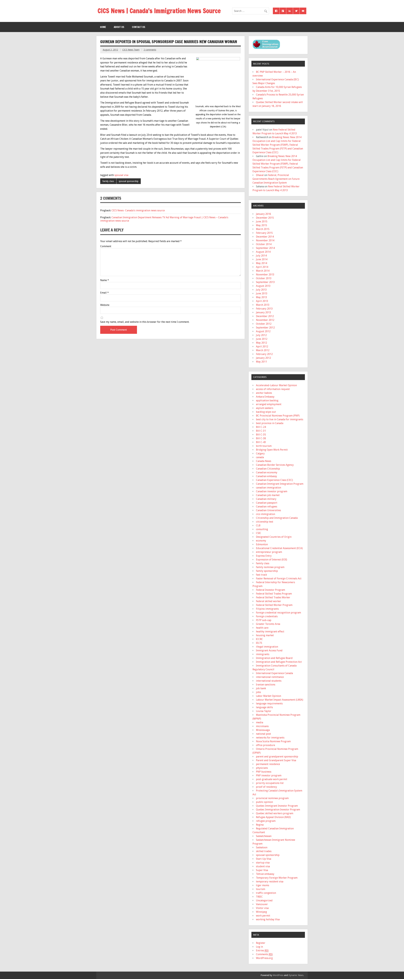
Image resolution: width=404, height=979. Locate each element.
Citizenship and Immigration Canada (277, 517)
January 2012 (263, 357)
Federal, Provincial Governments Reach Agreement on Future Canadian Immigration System (276, 179)
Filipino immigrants (267, 608)
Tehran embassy (265, 873)
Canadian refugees (266, 506)
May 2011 (261, 361)
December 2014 (265, 236)
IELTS (259, 642)
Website (104, 305)
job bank (261, 688)
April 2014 (262, 266)
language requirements (269, 703)
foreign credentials (267, 616)
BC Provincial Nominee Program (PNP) (278, 415)
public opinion (264, 801)
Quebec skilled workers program (274, 813)
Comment (105, 246)
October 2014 (263, 244)
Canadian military (266, 498)
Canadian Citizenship (268, 468)
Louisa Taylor (263, 711)
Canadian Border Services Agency (275, 464)
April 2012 (262, 346)
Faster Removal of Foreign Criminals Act (278, 578)
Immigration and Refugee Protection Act (279, 661)
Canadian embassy (266, 476)
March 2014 (262, 270)
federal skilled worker (268, 601)
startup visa (263, 862)
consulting (262, 529)
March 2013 (262, 304)
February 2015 (264, 232)
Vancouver (262, 904)
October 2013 (263, 278)
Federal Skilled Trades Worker (273, 597)
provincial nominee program (272, 798)
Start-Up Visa (263, 858)
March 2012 (262, 350)
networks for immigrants (270, 737)
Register (260, 942)
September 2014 (265, 248)
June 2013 (261, 293)
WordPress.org (264, 958)
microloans (262, 726)
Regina (260, 824)
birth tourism (264, 445)
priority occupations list (270, 783)
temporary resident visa (269, 881)
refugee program (266, 820)
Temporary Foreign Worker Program (276, 877)
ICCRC (259, 639)
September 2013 (265, 282)
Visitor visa (262, 908)
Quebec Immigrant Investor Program (277, 805)
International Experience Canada (274, 673)
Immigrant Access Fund (269, 650)
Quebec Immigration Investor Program (278, 809)
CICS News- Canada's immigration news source (138, 210)
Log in (259, 946)
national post (263, 733)
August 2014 (263, 251)
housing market (265, 635)
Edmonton (262, 544)
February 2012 (264, 354)
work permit (263, 915)
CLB (258, 525)
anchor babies (264, 392)
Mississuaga (263, 730)
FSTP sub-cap (263, 620)
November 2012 (265, 319)
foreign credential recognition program (278, 612)
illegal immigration (267, 646)
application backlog (267, 400)
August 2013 (263, 285)
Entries (262, 950)
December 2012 (265, 316)
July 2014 (261, 255)
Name (104, 280)
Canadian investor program (271, 491)
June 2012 (261, 338)
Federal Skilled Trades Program (274, 593)
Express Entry (264, 555)
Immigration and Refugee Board (274, 658)
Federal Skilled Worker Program (274, 605)
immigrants (262, 654)
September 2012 (265, 327)
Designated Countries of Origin (273, 536)
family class (108, 181)
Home (103, 27)
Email (104, 293)
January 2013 (263, 312)
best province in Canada (269, 423)
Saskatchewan (263, 836)
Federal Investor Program (270, 589)
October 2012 (263, 323)
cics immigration (265, 514)
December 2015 (265, 217)
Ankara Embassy (265, 396)
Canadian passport (266, 502)
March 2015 (262, 229)
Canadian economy (266, 472)
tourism (260, 889)
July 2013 (261, 289)
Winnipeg (261, 911)
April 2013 (262, 301)
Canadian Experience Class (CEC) (274, 480)
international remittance (270, 676)
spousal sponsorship (128, 181)
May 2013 (261, 297)
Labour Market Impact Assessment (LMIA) (279, 699)
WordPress (278, 975)
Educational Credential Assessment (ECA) (279, 548)
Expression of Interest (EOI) (271, 559)
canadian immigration (268, 487)
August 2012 (263, 331)
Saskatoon (261, 847)
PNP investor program (268, 775)
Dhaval (260, 175)
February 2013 (264, 308)
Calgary (260, 453)
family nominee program (270, 567)
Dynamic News (295, 975)
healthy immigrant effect (270, 631)
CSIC (258, 533)
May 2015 (261, 225)
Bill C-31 (261, 430)
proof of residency (266, 786)
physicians (262, 767)
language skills (264, 707)
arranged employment (268, 404)
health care (262, 627)
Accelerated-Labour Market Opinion (276, 385)
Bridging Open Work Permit (272, 449)
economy (261, 540)
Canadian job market (268, 495)
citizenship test (264, 521)
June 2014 (261, 259)
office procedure (265, 745)
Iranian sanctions (265, 684)
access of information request (273, 389)
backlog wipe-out (266, 411)
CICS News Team (131, 49)
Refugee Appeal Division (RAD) (273, 817)
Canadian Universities (268, 510)
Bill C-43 (261, 442)
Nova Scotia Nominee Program (273, 741)
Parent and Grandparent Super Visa (276, 760)
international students (268, 680)
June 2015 (261, 221)
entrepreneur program (269, 552)
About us (119, 27)
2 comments (150, 49)
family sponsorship (267, 570)
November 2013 (265, 274)
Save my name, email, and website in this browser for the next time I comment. (144, 322)
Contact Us (138, 27)
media (259, 722)
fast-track (261, 574)
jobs (258, 692)
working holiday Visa (268, 919)
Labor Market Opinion (268, 695)
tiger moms (262, 885)
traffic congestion (266, 892)
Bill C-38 (261, 438)
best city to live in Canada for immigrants (279, 419)
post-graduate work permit (271, 779)
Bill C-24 (261, 427)
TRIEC (259, 896)
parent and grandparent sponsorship (277, 756)
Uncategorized (264, 900)
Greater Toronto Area (268, 623)
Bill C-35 (261, 434)
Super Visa (262, 870)
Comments (264, 954)
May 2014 (261, 263)
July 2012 (261, 335)
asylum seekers (264, 408)
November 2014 (265, 240)
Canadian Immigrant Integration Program (279, 483)
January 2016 (263, 213)
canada (260, 457)
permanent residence (268, 764)
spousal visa (121, 175)
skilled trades (263, 851)
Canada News (263, 461)
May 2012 (261, 342)
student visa (263, 866)
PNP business (263, 771)
